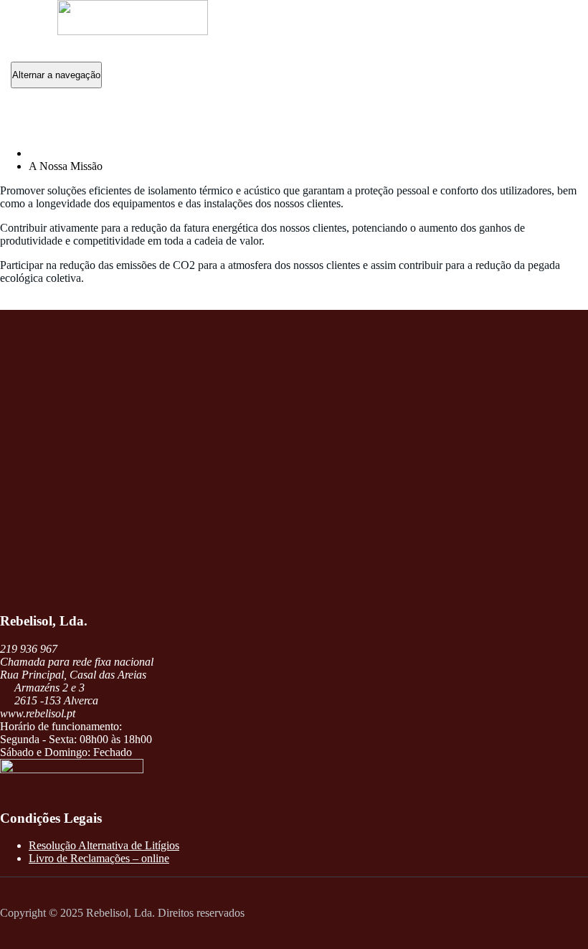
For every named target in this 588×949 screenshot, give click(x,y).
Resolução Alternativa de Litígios (104, 845)
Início (41, 153)
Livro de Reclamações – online (99, 858)
